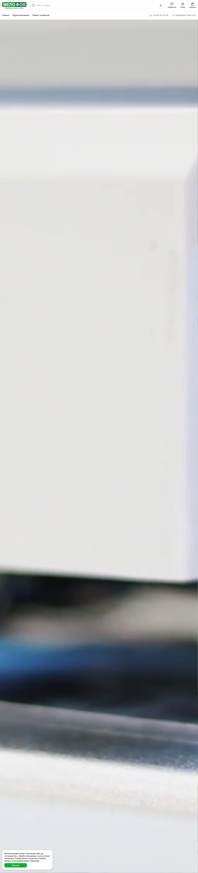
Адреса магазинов (21, 15)
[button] (172, 5)
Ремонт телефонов (40, 15)
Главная (5, 15)
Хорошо (15, 865)
